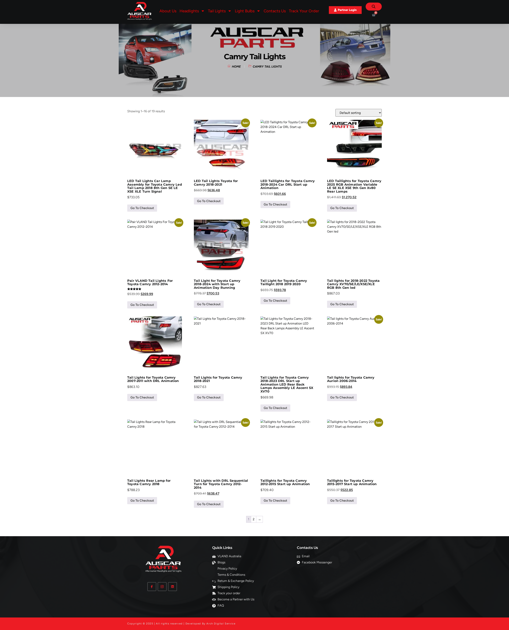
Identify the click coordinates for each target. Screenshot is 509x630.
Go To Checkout (142, 208)
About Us (167, 11)
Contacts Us (275, 11)
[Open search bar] (374, 6)
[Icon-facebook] (151, 586)
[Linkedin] (172, 586)
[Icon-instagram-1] (162, 586)
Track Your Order (304, 11)
